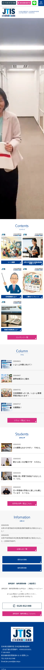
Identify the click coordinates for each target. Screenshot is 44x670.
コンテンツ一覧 (22, 337)
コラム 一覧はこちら (22, 420)
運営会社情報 (22, 559)
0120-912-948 (10, 658)
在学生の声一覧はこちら (22, 503)
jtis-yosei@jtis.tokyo (13, 661)
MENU (41, 3)
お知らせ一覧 (22, 549)
